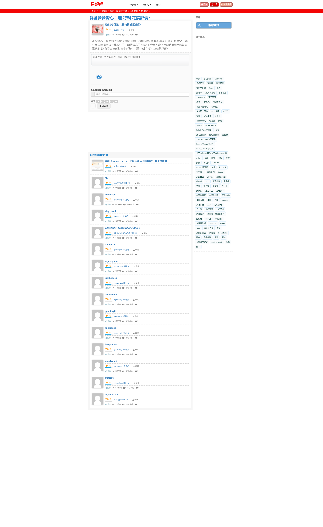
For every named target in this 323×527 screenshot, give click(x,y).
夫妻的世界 (201, 195)
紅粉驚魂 (218, 205)
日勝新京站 (201, 121)
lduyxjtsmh (110, 211)
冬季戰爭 (215, 107)
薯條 (223, 237)
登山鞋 (199, 219)
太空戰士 (200, 172)
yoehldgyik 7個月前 (121, 250)
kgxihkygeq (111, 277)
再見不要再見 (202, 107)
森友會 (212, 121)
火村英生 (222, 167)
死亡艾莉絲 (201, 135)
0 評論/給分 (129, 35)
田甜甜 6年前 (119, 30)
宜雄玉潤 (209, 209)
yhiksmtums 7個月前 (121, 383)
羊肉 (218, 88)
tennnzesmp (111, 294)
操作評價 (218, 219)
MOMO (216, 163)
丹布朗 (210, 177)
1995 (206, 158)
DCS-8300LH (210, 125)
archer (222, 223)
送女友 (215, 186)
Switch (199, 125)
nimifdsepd (110, 194)
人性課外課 (201, 223)
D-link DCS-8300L (203, 130)
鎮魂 (213, 167)
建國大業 (200, 200)
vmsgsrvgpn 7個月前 (121, 283)
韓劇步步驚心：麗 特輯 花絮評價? (123, 24)
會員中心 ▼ (147, 4)
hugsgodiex (110, 327)
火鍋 (220, 158)
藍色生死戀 (201, 88)
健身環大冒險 (202, 111)
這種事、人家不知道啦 (205, 93)
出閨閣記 (222, 93)
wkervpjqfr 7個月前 (121, 333)
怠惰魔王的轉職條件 (215, 214)
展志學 (199, 209)
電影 (216, 237)
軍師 (218, 228)
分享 (109, 35)
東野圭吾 (200, 177)
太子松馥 (207, 237)
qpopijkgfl (110, 311)
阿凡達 (212, 233)
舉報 (134, 166)
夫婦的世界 (214, 195)
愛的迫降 (226, 195)
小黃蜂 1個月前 (120, 166)
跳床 (198, 237)
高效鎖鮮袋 (201, 233)
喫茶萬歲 (220, 83)
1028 (217, 130)
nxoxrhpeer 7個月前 (121, 366)
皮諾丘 (225, 111)
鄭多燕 (199, 181)
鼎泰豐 (210, 83)
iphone (221, 172)
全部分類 (103, 11)
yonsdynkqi (111, 361)
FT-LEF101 (222, 233)
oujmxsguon (111, 261)
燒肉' (228, 158)
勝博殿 (199, 191)
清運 (220, 121)
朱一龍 (224, 186)
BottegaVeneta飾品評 (204, 144)
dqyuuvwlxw (111, 394)
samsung (225, 200)
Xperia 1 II (200, 97)
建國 (209, 200)
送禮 (198, 186)
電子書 (226, 181)
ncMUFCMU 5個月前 (122, 183)
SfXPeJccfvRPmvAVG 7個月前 (125, 233)
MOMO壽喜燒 (202, 167)
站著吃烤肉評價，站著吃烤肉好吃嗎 (211, 153)
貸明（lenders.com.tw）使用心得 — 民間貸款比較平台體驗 (136, 161)
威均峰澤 (200, 214)
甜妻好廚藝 (217, 102)
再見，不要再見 (203, 102)
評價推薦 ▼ (133, 4)
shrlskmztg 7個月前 (121, 316)
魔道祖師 (211, 172)
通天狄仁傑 (208, 228)
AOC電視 (207, 116)
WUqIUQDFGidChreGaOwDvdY (122, 228)
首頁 (93, 11)
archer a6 (213, 223)
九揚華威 (220, 209)
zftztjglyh (109, 377)
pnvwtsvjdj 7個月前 (121, 350)
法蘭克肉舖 (221, 177)
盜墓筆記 (209, 191)
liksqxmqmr (111, 344)
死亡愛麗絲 (214, 135)
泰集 (198, 79)
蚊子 (198, 247)
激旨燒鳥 (207, 79)
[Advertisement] (140, 130)
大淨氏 (217, 116)
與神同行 (200, 205)
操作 (198, 116)
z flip (198, 158)
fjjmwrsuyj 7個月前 (121, 300)
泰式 (213, 158)
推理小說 (216, 181)
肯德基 (208, 219)
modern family (217, 242)
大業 (216, 200)
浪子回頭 (212, 97)
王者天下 (220, 191)
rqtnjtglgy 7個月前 (121, 216)
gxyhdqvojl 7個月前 (121, 200)
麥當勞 (225, 135)
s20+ (209, 205)
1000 (198, 228)
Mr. (106, 178)
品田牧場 (218, 79)
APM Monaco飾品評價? (206, 139)
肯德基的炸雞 (202, 242)
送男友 (206, 186)
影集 (112, 11)
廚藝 (228, 242)
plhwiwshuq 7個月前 (121, 266)
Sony (211, 88)
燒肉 (198, 163)
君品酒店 (200, 83)
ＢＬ (207, 181)
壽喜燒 (206, 163)
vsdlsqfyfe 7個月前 (121, 400)
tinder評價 (215, 111)
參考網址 (101, 90)
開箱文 (158, 4)
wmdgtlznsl (110, 244)
